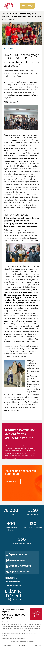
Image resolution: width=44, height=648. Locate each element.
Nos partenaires (12, 582)
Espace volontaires (20, 565)
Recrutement (11, 578)
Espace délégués (19, 571)
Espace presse (16, 560)
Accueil (5, 14)
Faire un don (26, 6)
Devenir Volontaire (13, 585)
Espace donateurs (19, 554)
